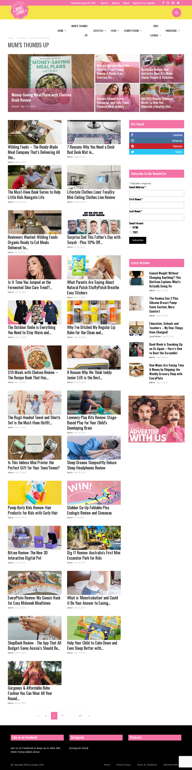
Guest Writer (155, 336)
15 (80, 715)
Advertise (115, 3)
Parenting (171, 30)
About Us (104, 3)
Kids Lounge (154, 30)
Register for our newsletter (144, 3)
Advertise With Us (172, 764)
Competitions (131, 30)
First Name (136, 199)
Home (60, 30)
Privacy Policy (124, 764)
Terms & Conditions (147, 764)
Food (113, 30)
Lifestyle (98, 30)
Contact (126, 3)
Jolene (15, 106)
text (135, 232)
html (136, 227)
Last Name (135, 211)
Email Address (137, 187)
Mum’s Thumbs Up (79, 30)
